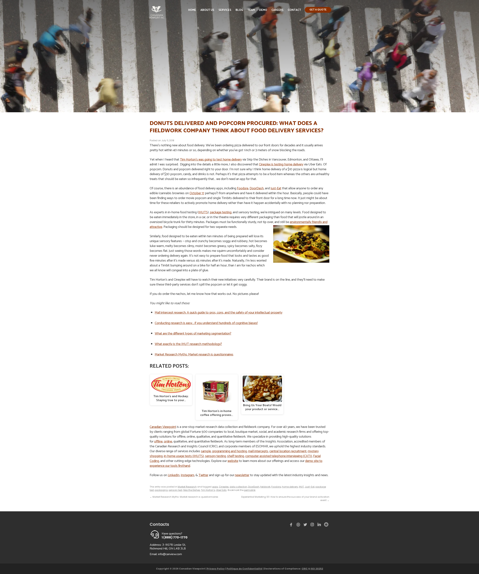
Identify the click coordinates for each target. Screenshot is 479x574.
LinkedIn (173, 475)
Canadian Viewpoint (163, 427)
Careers (277, 10)
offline (158, 441)
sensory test (175, 490)
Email (326, 524)
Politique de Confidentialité (244, 568)
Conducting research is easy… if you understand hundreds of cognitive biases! (206, 323)
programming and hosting (229, 451)
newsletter (242, 475)
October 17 (197, 193)
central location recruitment (287, 451)
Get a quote (318, 10)
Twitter (203, 475)
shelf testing (235, 456)
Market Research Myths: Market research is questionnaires (194, 354)
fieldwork (265, 486)
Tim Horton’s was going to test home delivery (211, 159)
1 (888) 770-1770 (174, 537)
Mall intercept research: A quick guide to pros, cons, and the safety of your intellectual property (218, 312)
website (233, 461)
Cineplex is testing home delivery (281, 164)
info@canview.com (170, 554)
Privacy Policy (216, 568)
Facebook (291, 525)
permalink (249, 490)
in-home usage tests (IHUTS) (184, 456)
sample (206, 451)
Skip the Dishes (191, 490)
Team (251, 10)
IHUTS (203, 212)
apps (215, 486)
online (168, 441)
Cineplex (224, 486)
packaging (161, 490)
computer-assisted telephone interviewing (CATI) (278, 456)
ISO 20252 (317, 568)
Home (192, 10)
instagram (312, 525)
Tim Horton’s (208, 490)
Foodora (242, 188)
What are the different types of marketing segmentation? (193, 333)
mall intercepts (258, 451)
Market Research (187, 486)
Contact (294, 10)
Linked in (319, 525)
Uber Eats (221, 490)
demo (298, 525)
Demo (263, 10)
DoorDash (257, 188)
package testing (220, 212)
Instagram (187, 475)
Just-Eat (276, 188)
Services (225, 10)
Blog (239, 10)
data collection (238, 486)
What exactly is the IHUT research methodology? (188, 344)
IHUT (301, 486)
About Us (207, 10)
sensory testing (215, 456)
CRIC (305, 568)
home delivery (290, 486)
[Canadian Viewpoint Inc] (157, 20)
